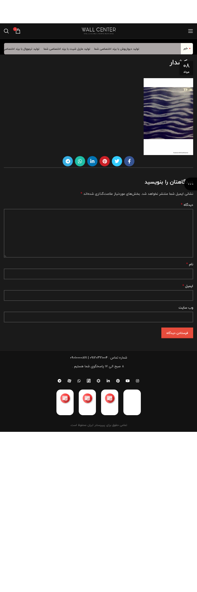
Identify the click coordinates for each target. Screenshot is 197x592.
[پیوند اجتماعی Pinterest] (105, 161)
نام (189, 264)
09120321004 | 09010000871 (88, 357)
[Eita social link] (89, 381)
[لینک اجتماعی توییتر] (117, 161)
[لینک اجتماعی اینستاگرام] (137, 381)
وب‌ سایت (186, 307)
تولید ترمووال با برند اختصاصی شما (21, 48)
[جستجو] (6, 31)
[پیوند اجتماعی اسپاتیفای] (98, 381)
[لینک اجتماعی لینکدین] (92, 161)
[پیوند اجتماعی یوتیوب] (128, 381)
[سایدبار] (190, 184)
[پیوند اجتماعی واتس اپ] (80, 161)
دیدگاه (187, 205)
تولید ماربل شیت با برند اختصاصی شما (69, 48)
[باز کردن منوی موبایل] (190, 31)
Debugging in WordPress (144, 15)
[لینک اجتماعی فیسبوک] (129, 161)
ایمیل (187, 286)
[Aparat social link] (69, 381)
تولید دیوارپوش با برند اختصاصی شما (119, 48)
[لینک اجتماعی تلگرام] (68, 161)
